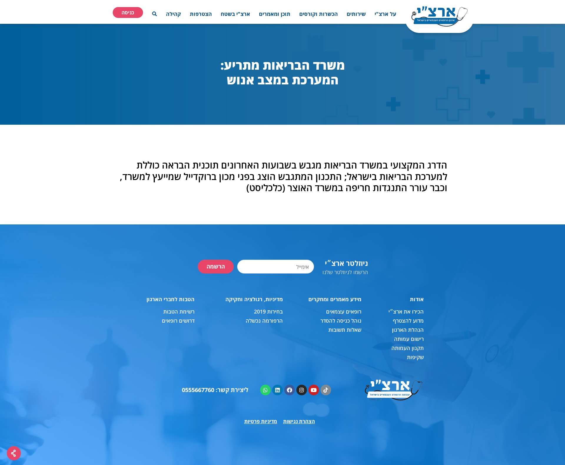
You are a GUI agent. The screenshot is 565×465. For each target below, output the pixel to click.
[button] (385, 14)
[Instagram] (301, 390)
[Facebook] (289, 390)
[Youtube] (313, 390)
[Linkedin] (277, 390)
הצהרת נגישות (299, 421)
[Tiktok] (325, 390)
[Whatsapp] (265, 390)
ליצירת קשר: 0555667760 (215, 390)
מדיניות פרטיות (260, 421)
